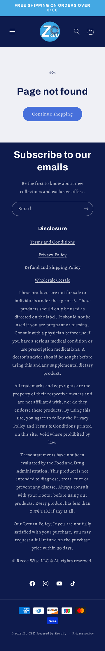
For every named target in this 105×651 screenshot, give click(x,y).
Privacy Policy (52, 255)
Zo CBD (29, 633)
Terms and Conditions (52, 242)
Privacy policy (83, 633)
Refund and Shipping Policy (52, 267)
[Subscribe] (86, 209)
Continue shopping (52, 114)
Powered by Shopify (51, 633)
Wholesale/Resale (52, 280)
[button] (12, 31)
